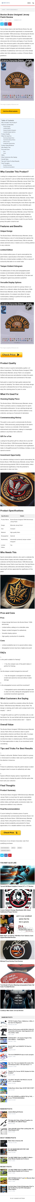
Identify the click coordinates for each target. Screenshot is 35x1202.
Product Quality (5, 134)
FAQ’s (2, 155)
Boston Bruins (28, 53)
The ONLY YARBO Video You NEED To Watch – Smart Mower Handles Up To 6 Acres (20, 1158)
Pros (4, 151)
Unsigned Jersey (5, 850)
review (19, 847)
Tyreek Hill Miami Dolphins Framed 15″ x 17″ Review (16, 886)
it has (18, 467)
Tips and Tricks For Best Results (10, 161)
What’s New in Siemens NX (15, 1140)
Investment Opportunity (9, 143)
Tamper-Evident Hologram (9, 130)
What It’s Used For (6, 136)
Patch (13, 847)
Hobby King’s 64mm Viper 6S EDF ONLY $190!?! (21, 1088)
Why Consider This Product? (9, 122)
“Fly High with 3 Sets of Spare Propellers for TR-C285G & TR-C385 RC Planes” (20, 1121)
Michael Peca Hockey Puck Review (11, 961)
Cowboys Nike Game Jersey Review (11, 1010)
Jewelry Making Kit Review (15, 1112)
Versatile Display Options (9, 132)
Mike (1, 20)
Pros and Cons (5, 149)
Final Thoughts (5, 163)
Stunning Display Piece (8, 138)
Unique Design (6, 126)
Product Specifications (7, 145)
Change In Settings (19, 1198)
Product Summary (7, 165)
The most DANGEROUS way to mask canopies (21, 1054)
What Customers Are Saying (9, 157)
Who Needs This (5, 147)
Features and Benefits (7, 124)
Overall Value (4, 159)
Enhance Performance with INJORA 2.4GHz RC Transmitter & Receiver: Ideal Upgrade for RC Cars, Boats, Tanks (21, 1031)
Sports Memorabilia (12, 9)
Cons (4, 153)
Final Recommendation (9, 167)
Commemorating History (9, 139)
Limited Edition (7, 128)
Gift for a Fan (6, 141)
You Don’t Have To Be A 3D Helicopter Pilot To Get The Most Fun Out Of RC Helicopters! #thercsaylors (21, 1188)
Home (3, 9)
